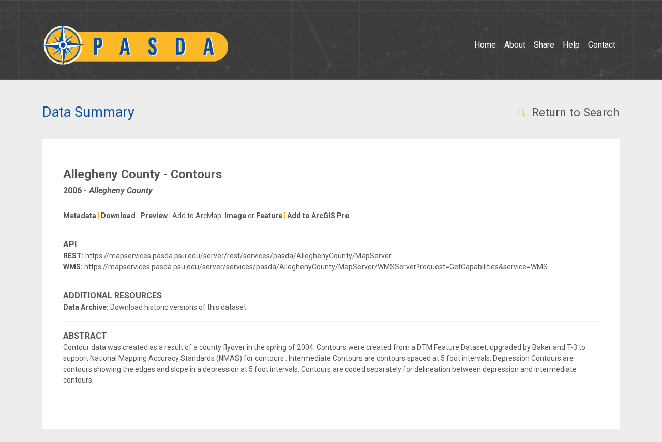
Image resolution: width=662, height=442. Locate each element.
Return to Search (574, 112)
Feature (269, 215)
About (514, 45)
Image (235, 215)
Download (118, 215)
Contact (601, 45)
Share (544, 45)
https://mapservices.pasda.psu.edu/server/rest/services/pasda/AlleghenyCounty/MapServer (238, 256)
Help (571, 45)
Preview (154, 215)
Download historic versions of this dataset (178, 307)
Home (485, 45)
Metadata (79, 215)
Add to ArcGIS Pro (318, 215)
